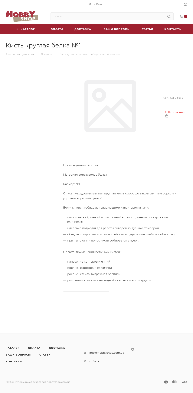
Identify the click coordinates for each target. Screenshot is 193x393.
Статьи (45, 354)
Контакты (14, 361)
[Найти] (169, 16)
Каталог (12, 347)
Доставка (57, 347)
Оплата (34, 347)
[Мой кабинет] (185, 5)
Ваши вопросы (18, 354)
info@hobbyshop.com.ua (106, 352)
